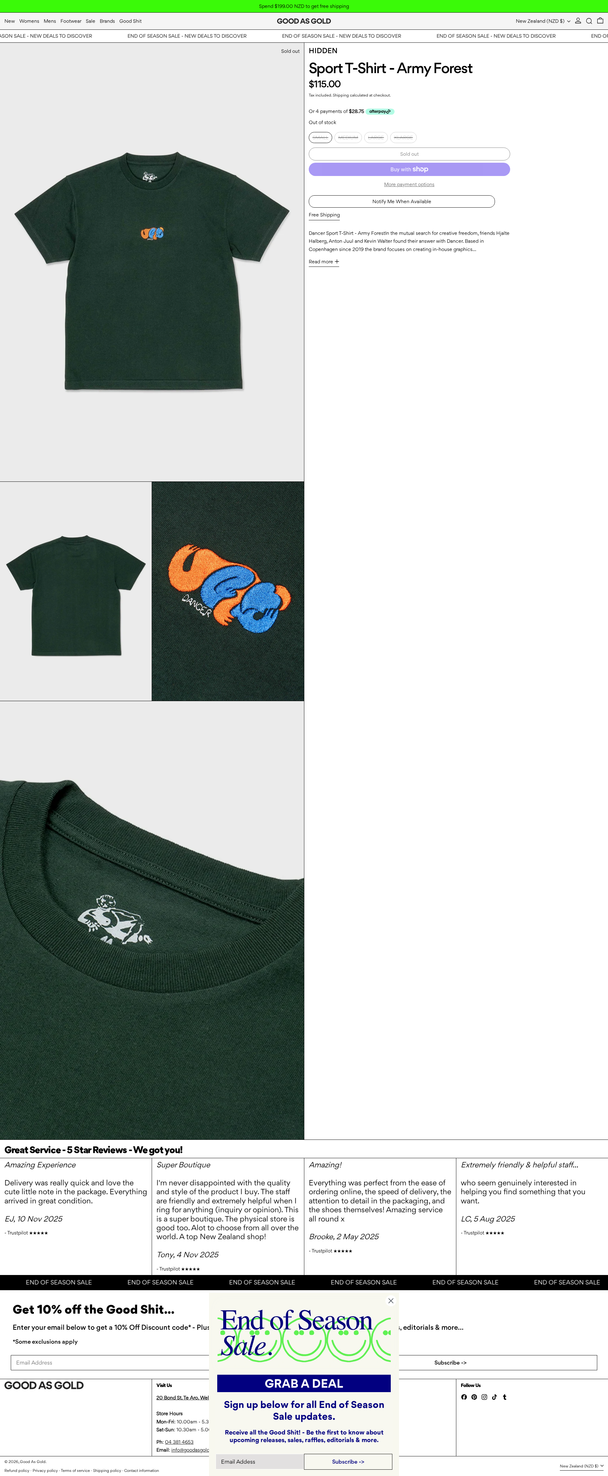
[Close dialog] (390, 1300)
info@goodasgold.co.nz (197, 1450)
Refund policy (16, 1470)
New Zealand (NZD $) (541, 21)
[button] (589, 21)
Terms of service (75, 1470)
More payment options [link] (409, 184)
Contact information (141, 1470)
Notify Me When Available (401, 201)
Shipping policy (107, 1470)
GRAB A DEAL (304, 1383)
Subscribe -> (450, 1362)
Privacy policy (45, 1470)
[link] (304, 1335)
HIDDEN (323, 50)
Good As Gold (33, 1461)
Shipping (341, 95)
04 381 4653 (179, 1442)
